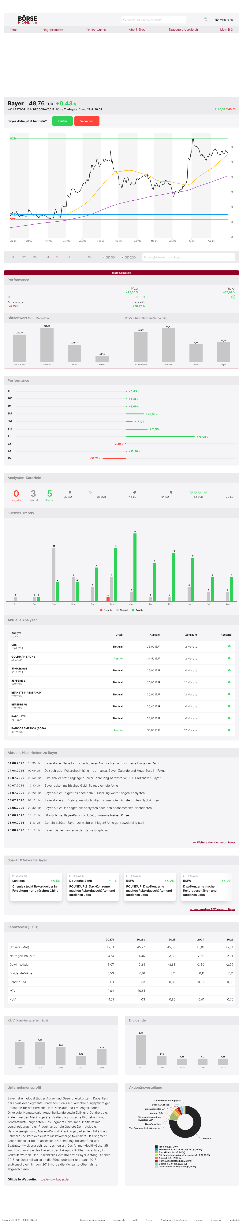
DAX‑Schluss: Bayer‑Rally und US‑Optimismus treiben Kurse (87, 815)
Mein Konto (227, 19)
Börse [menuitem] (13, 30)
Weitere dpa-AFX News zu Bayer (214, 909)
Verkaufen (87, 121)
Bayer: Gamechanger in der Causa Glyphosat (77, 830)
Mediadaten (235, 1220)
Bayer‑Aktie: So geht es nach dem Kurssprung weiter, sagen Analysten (95, 793)
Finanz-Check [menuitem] (96, 30)
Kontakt (199, 1220)
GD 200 (130, 257)
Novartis (139, 302)
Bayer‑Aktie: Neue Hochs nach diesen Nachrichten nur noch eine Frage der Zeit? (102, 763)
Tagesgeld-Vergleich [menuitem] (183, 29)
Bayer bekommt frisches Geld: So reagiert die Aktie (81, 785)
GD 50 (110, 257)
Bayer (231, 288)
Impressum (216, 1220)
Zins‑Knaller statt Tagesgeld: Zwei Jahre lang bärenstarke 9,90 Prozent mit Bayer (103, 778)
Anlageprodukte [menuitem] (51, 30)
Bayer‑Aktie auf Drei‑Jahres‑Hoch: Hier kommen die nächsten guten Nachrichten (102, 800)
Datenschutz (119, 1220)
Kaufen (62, 121)
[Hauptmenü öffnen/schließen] (11, 19)
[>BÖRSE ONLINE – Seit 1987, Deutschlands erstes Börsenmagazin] (27, 19)
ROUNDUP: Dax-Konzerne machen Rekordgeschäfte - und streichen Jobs (149, 891)
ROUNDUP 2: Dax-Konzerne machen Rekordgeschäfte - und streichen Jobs (92, 891)
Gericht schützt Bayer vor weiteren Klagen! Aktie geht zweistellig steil (94, 822)
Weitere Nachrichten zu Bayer (215, 842)
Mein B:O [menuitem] (226, 29)
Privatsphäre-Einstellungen (173, 1220)
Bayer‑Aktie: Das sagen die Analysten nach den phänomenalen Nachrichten (98, 808)
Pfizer (134, 288)
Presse (149, 1220)
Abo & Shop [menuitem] (137, 29)
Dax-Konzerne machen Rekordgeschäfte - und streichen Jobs (200, 891)
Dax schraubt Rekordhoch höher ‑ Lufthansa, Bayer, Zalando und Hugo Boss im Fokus (105, 770)
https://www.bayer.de (53, 1179)
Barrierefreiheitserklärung (92, 1220)
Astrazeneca (15, 302)
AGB (135, 1220)
